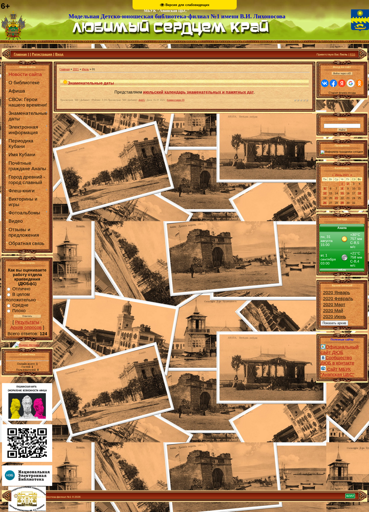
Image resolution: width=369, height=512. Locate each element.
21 (336, 198)
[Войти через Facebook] (333, 83)
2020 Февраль (338, 298)
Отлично (21, 288)
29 (342, 202)
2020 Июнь (334, 316)
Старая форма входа (342, 92)
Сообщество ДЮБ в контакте (337, 360)
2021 (76, 69)
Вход (59, 54)
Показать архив (334, 323)
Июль (85, 69)
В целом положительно (21, 297)
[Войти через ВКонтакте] (325, 83)
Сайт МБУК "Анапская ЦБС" (337, 372)
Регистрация (42, 54)
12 (324, 193)
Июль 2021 (342, 175)
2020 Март (334, 304)
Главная (20, 54)
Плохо (19, 310)
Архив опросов (26, 327)
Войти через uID (342, 73)
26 (324, 202)
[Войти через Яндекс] (342, 83)
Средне (20, 305)
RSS (352, 54)
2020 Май (333, 310)
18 (359, 193)
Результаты (27, 322)
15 (342, 193)
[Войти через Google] (351, 83)
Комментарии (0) (175, 100)
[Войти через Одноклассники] (359, 83)
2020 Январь (336, 292)
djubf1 (142, 100)
